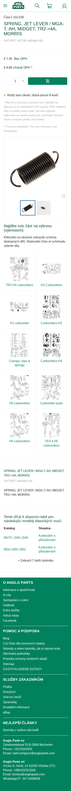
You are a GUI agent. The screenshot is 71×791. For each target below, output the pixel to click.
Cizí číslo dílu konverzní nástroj (24, 643)
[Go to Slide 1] (27, 208)
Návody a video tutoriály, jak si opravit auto (31, 648)
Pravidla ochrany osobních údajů (25, 658)
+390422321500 (24, 770)
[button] (35, 168)
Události (8, 605)
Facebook (9, 620)
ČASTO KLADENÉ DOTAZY (22, 669)
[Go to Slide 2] (43, 208)
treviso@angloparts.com (28, 774)
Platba (7, 686)
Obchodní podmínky (16, 653)
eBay (6, 712)
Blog (6, 638)
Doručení (9, 692)
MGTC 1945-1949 (16, 537)
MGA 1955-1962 (15, 549)
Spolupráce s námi (15, 600)
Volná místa (11, 615)
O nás (7, 595)
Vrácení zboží (12, 697)
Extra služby (11, 610)
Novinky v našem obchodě (21, 730)
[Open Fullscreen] (63, 196)
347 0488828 (31, 778)
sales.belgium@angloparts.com (33, 753)
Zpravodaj (10, 702)
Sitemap (8, 664)
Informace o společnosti (19, 590)
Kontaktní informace (16, 707)
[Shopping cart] (49, 5)
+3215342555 (22, 749)
